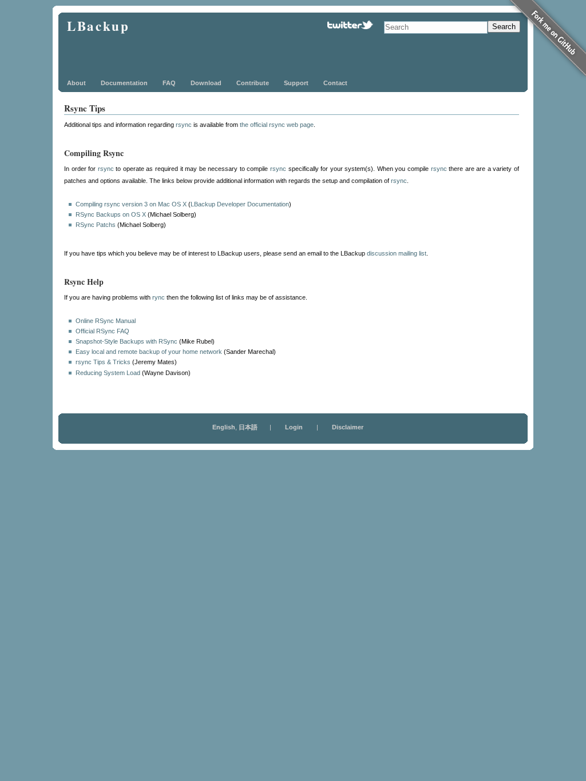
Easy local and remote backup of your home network (149, 351)
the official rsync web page (277, 124)
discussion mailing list (396, 253)
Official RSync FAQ (102, 331)
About (76, 82)
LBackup (98, 25)
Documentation (124, 82)
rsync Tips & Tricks (103, 361)
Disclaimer (347, 427)
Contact (335, 82)
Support (296, 82)
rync (158, 297)
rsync (184, 124)
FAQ (169, 82)
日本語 (248, 427)
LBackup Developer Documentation (240, 204)
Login (294, 427)
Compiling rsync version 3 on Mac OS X (131, 204)
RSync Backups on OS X (111, 214)
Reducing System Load (108, 372)
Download (206, 82)
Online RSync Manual (106, 320)
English (223, 427)
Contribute (252, 82)
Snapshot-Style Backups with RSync (126, 341)
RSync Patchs (96, 224)
